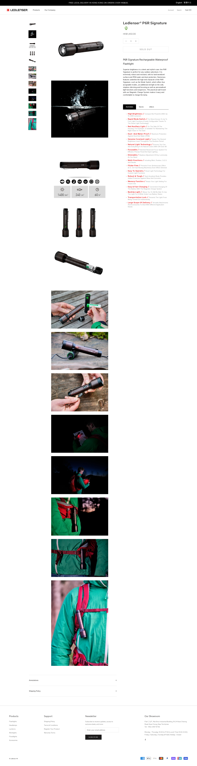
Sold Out (146, 49)
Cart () (188, 10)
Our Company (50, 10)
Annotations (33, 680)
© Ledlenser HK (13, 758)
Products (36, 10)
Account (171, 10)
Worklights (13, 733)
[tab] (129, 107)
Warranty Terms (49, 733)
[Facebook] (145, 739)
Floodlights (13, 736)
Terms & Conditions (51, 725)
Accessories (13, 740)
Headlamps (13, 725)
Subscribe (93, 737)
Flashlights (13, 721)
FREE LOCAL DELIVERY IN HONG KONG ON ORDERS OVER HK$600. (98, 3)
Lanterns (12, 729)
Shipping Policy (35, 691)
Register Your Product (52, 729)
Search (179, 10)
